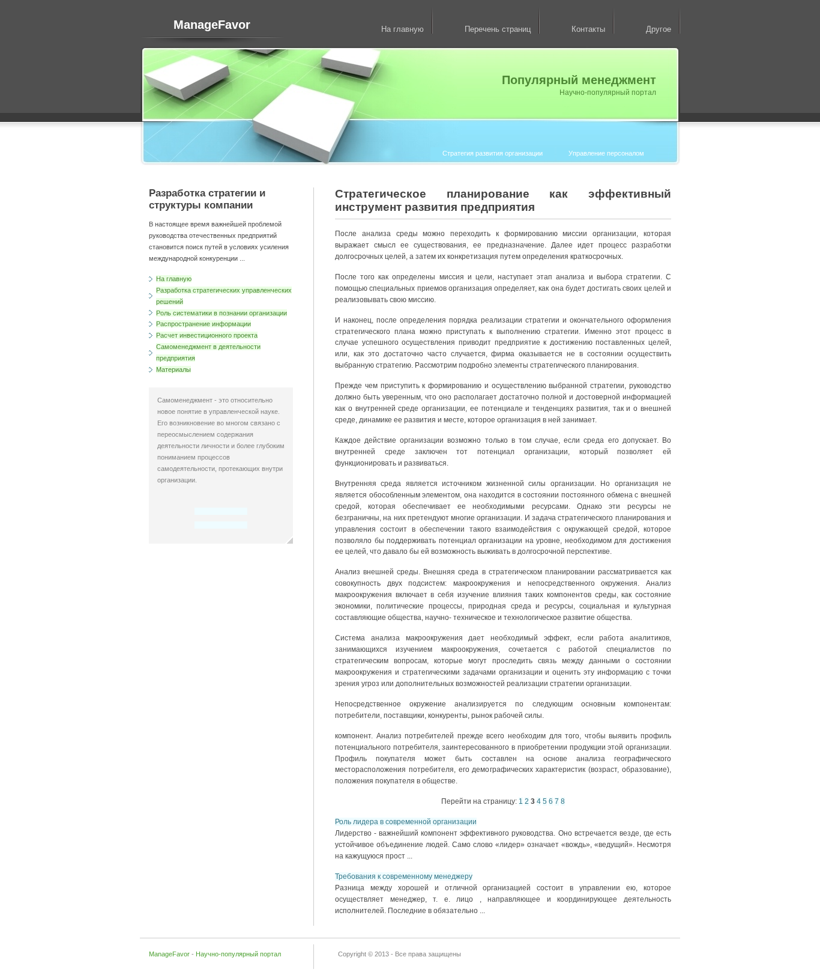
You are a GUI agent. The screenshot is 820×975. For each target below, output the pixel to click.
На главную (402, 29)
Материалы (173, 369)
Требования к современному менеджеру (403, 876)
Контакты (588, 29)
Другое (658, 29)
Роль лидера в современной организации (406, 822)
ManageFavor (211, 24)
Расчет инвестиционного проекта (207, 335)
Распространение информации (203, 323)
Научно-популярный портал (238, 954)
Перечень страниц (498, 29)
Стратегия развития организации (492, 153)
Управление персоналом (606, 153)
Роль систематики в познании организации (221, 313)
